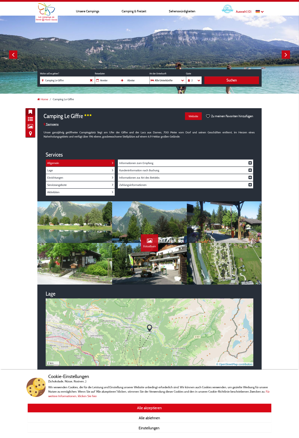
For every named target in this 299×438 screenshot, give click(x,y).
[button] (149, 328)
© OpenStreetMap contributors (234, 364)
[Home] (46, 9)
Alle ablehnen (149, 418)
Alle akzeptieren (149, 408)
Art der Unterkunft (158, 73)
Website (193, 116)
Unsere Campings (87, 11)
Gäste (188, 73)
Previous (13, 54)
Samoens (51, 124)
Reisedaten (100, 73)
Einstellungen (149, 428)
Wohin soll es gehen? (49, 73)
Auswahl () (243, 12)
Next (286, 54)
